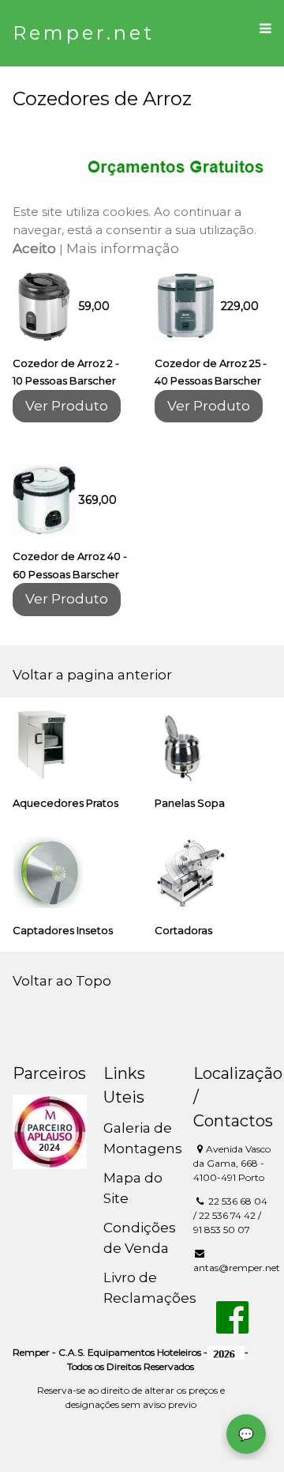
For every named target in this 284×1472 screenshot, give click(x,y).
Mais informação (122, 248)
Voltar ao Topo (62, 981)
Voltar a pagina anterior (92, 675)
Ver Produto (66, 406)
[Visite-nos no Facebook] (232, 1326)
